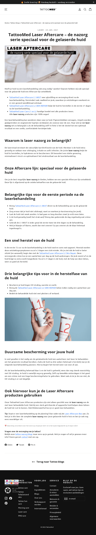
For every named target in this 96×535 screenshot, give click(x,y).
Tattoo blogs (15, 23)
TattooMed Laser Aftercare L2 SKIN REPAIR (28, 105)
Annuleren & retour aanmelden (54, 492)
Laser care (22, 512)
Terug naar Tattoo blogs (50, 461)
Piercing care (23, 508)
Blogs (36, 494)
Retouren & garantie (54, 500)
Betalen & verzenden (54, 506)
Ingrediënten (39, 490)
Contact (53, 486)
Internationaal (40, 508)
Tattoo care (23, 488)
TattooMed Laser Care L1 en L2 (23, 111)
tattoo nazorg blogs (24, 434)
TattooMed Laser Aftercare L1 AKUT (25, 97)
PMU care (22, 516)
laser (41, 30)
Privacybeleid (55, 512)
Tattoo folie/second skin (23, 494)
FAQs (36, 486)
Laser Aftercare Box (73, 413)
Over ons (38, 498)
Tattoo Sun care (22, 502)
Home (7, 23)
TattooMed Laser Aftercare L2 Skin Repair (57, 253)
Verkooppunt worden (40, 503)
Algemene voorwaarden (55, 517)
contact (24, 437)
